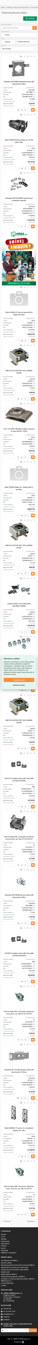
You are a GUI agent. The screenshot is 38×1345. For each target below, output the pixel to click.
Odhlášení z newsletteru (8, 1253)
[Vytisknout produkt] (21, 56)
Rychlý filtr (31, 18)
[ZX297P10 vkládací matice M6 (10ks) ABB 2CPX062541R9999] (19, 764)
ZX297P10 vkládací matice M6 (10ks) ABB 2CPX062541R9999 (19, 780)
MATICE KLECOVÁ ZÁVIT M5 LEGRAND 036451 (19, 547)
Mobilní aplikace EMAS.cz (9, 1274)
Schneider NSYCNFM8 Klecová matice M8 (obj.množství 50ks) (19, 896)
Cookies (3, 1285)
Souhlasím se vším (19, 680)
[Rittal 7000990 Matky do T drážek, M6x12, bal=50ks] (19, 473)
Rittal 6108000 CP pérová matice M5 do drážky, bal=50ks (19, 313)
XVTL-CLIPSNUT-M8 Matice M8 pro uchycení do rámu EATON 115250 (19, 430)
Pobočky (4, 1246)
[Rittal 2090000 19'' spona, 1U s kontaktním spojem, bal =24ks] (19, 1114)
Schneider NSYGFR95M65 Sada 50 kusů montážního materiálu (19, 199)
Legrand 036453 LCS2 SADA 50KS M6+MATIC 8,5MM (19, 605)
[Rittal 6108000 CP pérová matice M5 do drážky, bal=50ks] (19, 298)
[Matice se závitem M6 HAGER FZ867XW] (19, 648)
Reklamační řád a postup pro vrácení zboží (14, 1267)
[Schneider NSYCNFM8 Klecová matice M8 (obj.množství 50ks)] (19, 881)
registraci (10, 99)
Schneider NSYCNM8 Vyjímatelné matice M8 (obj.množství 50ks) (19, 83)
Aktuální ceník (5, 1272)
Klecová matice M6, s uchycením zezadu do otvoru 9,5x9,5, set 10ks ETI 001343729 (19, 838)
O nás (3, 1237)
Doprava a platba (6, 1263)
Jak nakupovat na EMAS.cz (9, 1260)
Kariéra (3, 1248)
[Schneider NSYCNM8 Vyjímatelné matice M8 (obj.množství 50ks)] (19, 67)
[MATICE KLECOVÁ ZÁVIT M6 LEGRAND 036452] (19, 706)
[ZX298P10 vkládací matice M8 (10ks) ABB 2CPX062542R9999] (19, 939)
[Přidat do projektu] (31, 56)
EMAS (2, 7)
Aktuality (3, 1239)
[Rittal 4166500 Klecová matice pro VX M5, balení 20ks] (19, 126)
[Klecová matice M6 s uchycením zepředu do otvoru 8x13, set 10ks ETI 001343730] (19, 997)
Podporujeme (5, 1241)
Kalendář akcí (5, 1244)
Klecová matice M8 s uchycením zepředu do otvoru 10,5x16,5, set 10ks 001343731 (19, 1187)
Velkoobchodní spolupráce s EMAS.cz (13, 1277)
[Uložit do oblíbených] (27, 56)
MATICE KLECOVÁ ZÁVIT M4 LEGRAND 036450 (19, 372)
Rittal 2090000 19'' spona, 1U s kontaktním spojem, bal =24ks (19, 1129)
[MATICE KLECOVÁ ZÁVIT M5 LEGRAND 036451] (19, 531)
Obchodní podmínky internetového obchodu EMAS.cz (18, 1265)
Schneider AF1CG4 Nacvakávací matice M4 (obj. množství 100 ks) (19, 1071)
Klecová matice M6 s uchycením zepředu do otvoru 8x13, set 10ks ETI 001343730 (19, 1013)
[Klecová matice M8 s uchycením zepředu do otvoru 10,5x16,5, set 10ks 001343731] (19, 1172)
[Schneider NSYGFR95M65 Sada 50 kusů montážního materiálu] (19, 184)
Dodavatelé (4, 1250)
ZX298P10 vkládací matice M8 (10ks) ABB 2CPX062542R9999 (19, 954)
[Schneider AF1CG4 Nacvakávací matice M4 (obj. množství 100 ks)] (19, 1055)
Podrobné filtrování (23, 42)
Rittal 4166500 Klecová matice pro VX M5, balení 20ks (19, 141)
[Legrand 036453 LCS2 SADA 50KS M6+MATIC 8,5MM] (19, 589)
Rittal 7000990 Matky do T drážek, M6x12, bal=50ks (19, 488)
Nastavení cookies (19, 685)
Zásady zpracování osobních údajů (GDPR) (14, 1270)
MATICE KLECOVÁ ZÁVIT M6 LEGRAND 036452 (19, 721)
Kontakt (3, 1234)
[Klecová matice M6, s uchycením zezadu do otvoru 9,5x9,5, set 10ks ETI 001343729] (19, 822)
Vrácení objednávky (7, 1283)
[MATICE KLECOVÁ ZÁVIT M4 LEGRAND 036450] (19, 356)
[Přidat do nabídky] (34, 56)
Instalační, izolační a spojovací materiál (18, 7)
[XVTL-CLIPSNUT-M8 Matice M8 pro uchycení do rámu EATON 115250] (19, 415)
